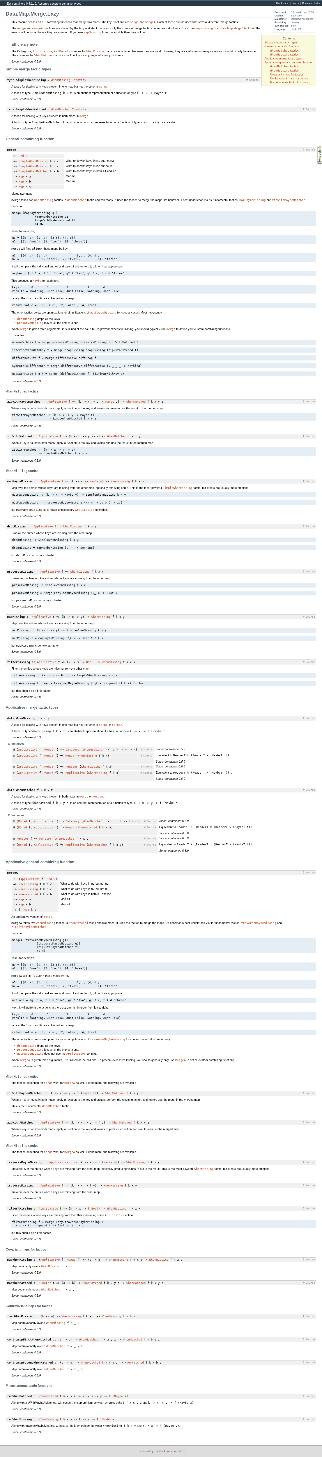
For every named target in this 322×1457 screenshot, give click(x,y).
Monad (63, 51)
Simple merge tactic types (281, 42)
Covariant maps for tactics (287, 74)
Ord (21, 156)
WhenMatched (44, 55)
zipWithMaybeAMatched (28, 926)
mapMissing (204, 28)
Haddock (160, 1451)
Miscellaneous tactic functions (289, 82)
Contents (307, 3)
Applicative (42, 51)
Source (295, 3)
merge (134, 22)
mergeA (150, 22)
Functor (71, 766)
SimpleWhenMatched (33, 171)
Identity (79, 80)
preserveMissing (30, 322)
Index (317, 3)
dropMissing (26, 319)
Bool (89, 662)
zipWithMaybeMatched (288, 200)
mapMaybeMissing (252, 200)
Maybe (37, 280)
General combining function (281, 46)
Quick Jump (282, 3)
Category (72, 749)
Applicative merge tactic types (283, 58)
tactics (284, 50)
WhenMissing (96, 51)
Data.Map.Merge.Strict (234, 28)
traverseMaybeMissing (258, 923)
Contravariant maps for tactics (289, 78)
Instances (17, 743)
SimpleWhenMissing (33, 161)
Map (21, 176)
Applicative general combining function (288, 62)
